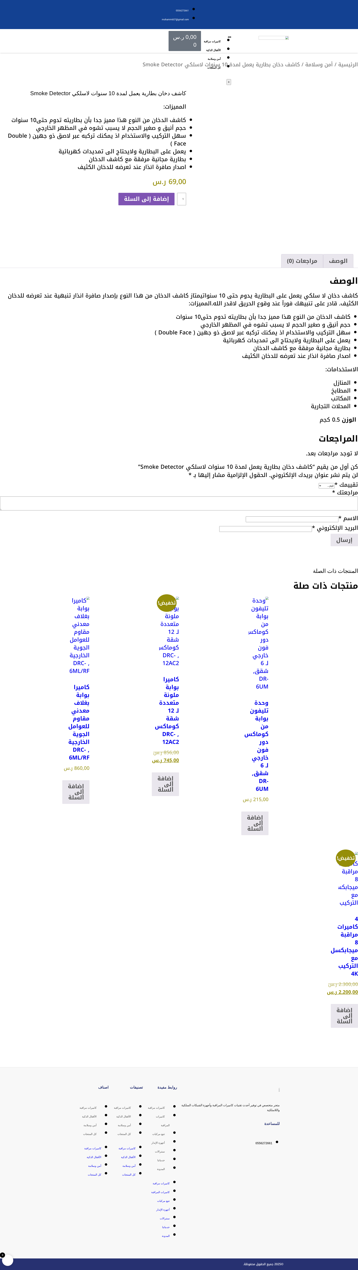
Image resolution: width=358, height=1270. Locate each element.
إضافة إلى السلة (146, 199)
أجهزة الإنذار (158, 1142)
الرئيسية (348, 64)
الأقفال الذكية (213, 50)
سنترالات (160, 1151)
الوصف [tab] (338, 261)
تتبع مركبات (158, 1134)
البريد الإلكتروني (335, 528)
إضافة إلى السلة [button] (255, 823)
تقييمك (346, 485)
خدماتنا (161, 1160)
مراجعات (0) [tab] (302, 261)
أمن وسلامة (214, 58)
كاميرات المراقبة (160, 1192)
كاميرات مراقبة (212, 41)
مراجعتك (345, 492)
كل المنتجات (214, 67)
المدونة (161, 1169)
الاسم (348, 518)
